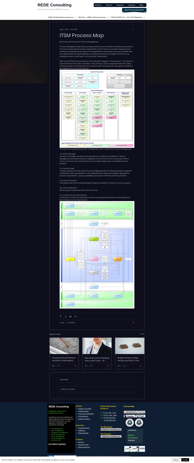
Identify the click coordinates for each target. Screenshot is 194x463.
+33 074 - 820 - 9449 (110, 415)
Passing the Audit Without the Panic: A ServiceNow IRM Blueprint (63, 359)
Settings (175, 460)
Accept (185, 460)
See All (142, 334)
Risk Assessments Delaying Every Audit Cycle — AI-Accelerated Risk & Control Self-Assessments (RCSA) (97, 359)
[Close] (191, 459)
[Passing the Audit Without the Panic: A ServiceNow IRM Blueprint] (64, 346)
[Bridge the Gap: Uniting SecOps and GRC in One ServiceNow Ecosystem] (129, 346)
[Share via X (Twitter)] (65, 316)
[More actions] (133, 29)
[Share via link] (75, 316)
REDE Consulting (59, 406)
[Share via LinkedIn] (70, 316)
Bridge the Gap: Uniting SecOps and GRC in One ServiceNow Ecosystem (128, 359)
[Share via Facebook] (61, 316)
